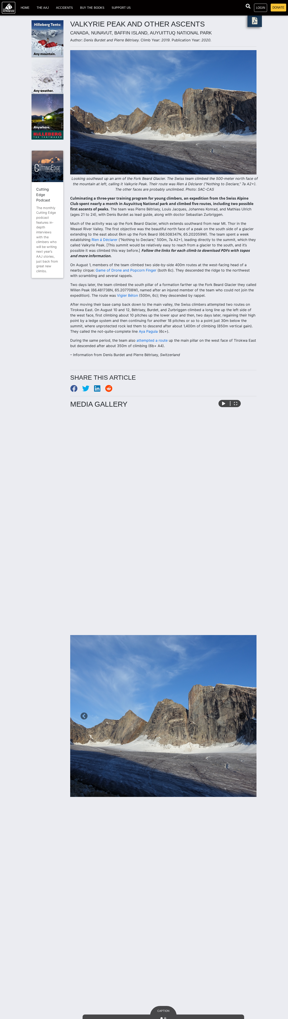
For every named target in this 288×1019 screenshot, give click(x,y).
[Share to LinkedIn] (99, 390)
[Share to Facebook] (76, 390)
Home (25, 7)
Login (260, 7)
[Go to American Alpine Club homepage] (8, 8)
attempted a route (152, 340)
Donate (278, 7)
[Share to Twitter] (88, 390)
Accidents (64, 7)
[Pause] (223, 403)
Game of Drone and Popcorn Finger (126, 270)
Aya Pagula (148, 331)
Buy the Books (92, 7)
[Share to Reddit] (110, 390)
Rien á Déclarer (104, 239)
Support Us (121, 7)
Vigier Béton (127, 295)
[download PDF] (254, 22)
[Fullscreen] (235, 403)
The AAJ (43, 7)
